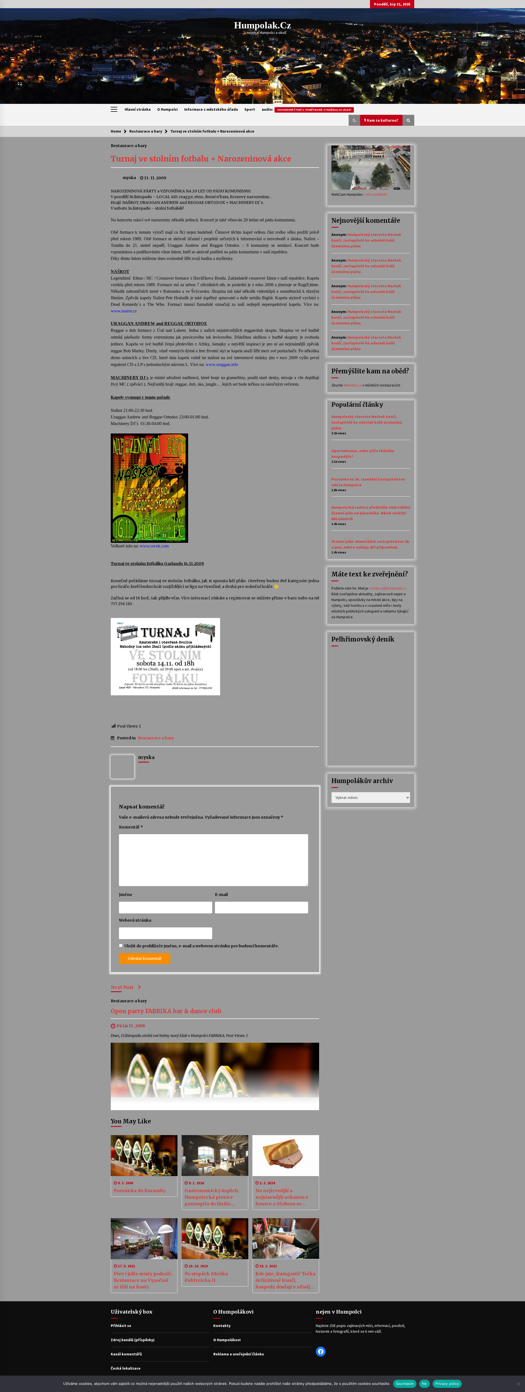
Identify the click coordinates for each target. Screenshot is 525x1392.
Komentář (131, 827)
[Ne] (518, 1384)
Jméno (125, 894)
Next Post (122, 987)
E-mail (221, 894)
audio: (306, 109)
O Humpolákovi (227, 1339)
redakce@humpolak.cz (388, 588)
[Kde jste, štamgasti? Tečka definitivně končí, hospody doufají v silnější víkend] (285, 1238)
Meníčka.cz (352, 385)
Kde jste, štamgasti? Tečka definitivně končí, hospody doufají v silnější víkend (285, 1280)
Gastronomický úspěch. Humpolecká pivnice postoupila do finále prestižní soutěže (212, 1197)
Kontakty (222, 1325)
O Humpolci (167, 109)
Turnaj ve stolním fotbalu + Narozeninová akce (201, 159)
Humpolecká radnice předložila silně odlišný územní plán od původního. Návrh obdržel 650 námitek (370, 513)
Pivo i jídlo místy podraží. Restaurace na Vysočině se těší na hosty (143, 1280)
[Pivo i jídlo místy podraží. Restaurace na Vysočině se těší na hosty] (144, 1238)
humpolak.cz (262, 25)
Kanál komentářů (126, 1354)
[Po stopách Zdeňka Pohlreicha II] (215, 1238)
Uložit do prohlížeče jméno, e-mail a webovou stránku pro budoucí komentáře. (201, 945)
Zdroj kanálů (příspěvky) (132, 1339)
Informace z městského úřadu (211, 109)
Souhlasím (405, 1383)
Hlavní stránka (138, 109)
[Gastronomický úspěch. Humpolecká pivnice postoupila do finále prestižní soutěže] (215, 1155)
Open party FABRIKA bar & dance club (166, 1011)
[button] (354, 120)
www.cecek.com (154, 546)
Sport (249, 109)
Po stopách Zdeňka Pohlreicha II (206, 1277)
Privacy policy (447, 1383)
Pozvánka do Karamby (140, 1190)
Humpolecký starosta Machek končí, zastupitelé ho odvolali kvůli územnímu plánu (366, 240)
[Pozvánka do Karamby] (144, 1155)
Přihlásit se (121, 1325)
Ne (424, 1383)
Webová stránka (135, 920)
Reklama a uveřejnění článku (238, 1354)
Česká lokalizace (126, 1368)
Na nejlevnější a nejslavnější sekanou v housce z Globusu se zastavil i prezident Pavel (284, 1197)
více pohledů (376, 194)
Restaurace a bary (129, 145)
